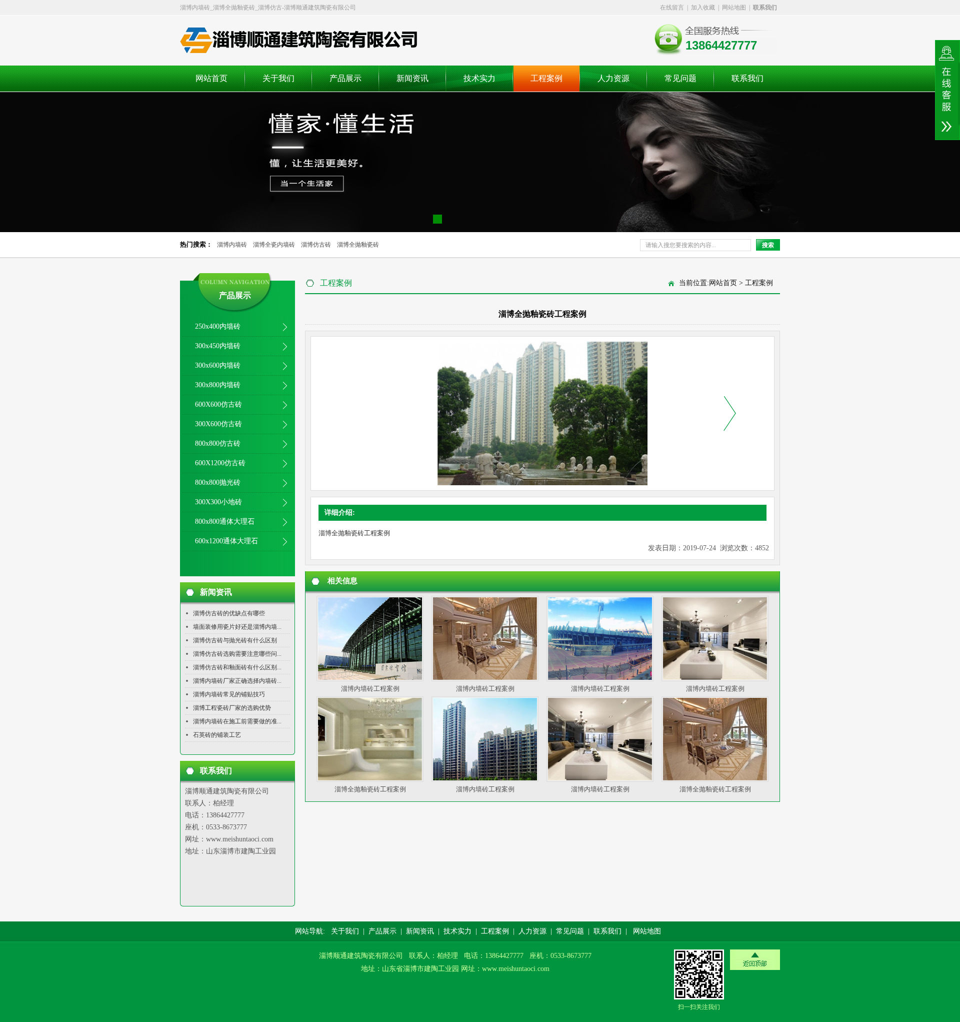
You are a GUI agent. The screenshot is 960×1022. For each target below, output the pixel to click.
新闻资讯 (412, 78)
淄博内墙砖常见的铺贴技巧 (229, 694)
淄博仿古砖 (316, 244)
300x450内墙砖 (217, 346)
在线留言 (672, 7)
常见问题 (680, 78)
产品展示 (346, 78)
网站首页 (212, 78)
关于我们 (278, 78)
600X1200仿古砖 (220, 463)
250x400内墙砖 (217, 326)
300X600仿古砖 (218, 424)
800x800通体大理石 (224, 521)
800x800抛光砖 (217, 482)
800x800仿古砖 (217, 443)
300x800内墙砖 (217, 385)
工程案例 (546, 78)
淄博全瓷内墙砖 (274, 244)
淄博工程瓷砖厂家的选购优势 (232, 707)
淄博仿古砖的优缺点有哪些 (229, 613)
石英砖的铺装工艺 (217, 734)
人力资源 (614, 78)
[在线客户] (947, 90)
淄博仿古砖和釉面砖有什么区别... (237, 667)
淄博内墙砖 (232, 244)
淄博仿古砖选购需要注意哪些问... (237, 653)
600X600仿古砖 (218, 404)
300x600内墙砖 (217, 365)
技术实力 (480, 78)
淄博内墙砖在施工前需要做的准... (237, 721)
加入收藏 (703, 7)
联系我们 (748, 78)
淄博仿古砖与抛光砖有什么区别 (235, 640)
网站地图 (734, 7)
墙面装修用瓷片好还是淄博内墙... (237, 626)
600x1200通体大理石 (226, 541)
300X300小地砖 (218, 502)
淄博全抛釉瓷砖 (358, 244)
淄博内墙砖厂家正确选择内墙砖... (237, 680)
